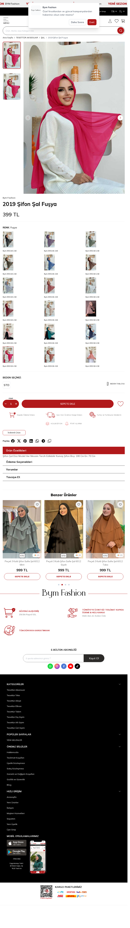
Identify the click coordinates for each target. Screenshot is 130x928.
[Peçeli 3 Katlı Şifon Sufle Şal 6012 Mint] (22, 529)
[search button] (120, 30)
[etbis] (46, 891)
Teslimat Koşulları (15, 757)
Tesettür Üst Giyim (16, 728)
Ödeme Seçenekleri (19, 461)
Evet (92, 22)
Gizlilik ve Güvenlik (16, 779)
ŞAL (43, 37)
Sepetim (11, 818)
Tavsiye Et (13, 477)
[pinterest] (25, 441)
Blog (9, 785)
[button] (28, 118)
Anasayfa (11, 797)
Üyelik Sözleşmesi (16, 763)
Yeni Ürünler (12, 802)
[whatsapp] (37, 441)
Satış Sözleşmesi (15, 768)
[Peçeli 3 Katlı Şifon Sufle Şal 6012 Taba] (105, 529)
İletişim (10, 808)
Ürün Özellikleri (16, 450)
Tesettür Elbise (14, 706)
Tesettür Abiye (14, 700)
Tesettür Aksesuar (16, 690)
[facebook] (13, 441)
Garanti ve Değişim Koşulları (20, 774)
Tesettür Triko (13, 695)
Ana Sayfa (8, 37)
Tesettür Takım (14, 711)
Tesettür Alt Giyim (15, 722)
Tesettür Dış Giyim (15, 717)
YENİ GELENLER (14, 740)
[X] (19, 441)
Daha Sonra (77, 22)
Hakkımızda (12, 752)
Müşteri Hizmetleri (16, 813)
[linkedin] (31, 441)
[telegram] (43, 441)
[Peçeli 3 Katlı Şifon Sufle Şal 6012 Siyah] (63, 529)
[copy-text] (49, 441)
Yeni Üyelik (12, 824)
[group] (74, 118)
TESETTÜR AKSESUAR (27, 37)
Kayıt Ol (94, 658)
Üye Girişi (11, 829)
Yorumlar (12, 469)
